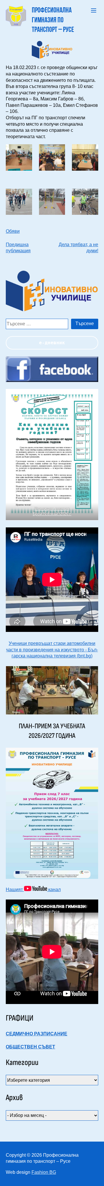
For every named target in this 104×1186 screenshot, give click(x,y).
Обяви (13, 231)
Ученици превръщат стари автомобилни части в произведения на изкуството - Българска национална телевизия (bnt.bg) (52, 649)
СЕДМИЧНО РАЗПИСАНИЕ (36, 1033)
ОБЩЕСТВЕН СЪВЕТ (30, 1046)
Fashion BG (43, 1172)
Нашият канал (33, 889)
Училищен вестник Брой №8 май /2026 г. (52, 511)
